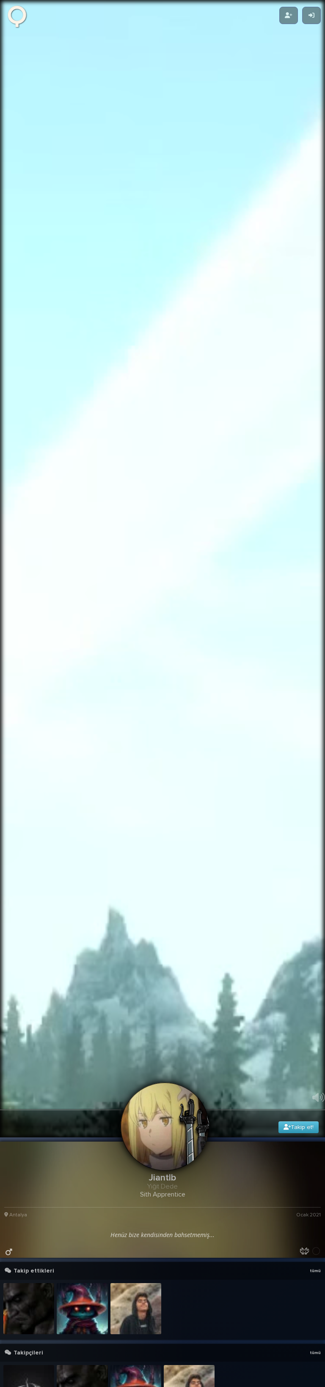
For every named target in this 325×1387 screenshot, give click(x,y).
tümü (315, 1361)
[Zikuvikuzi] (20, 15)
